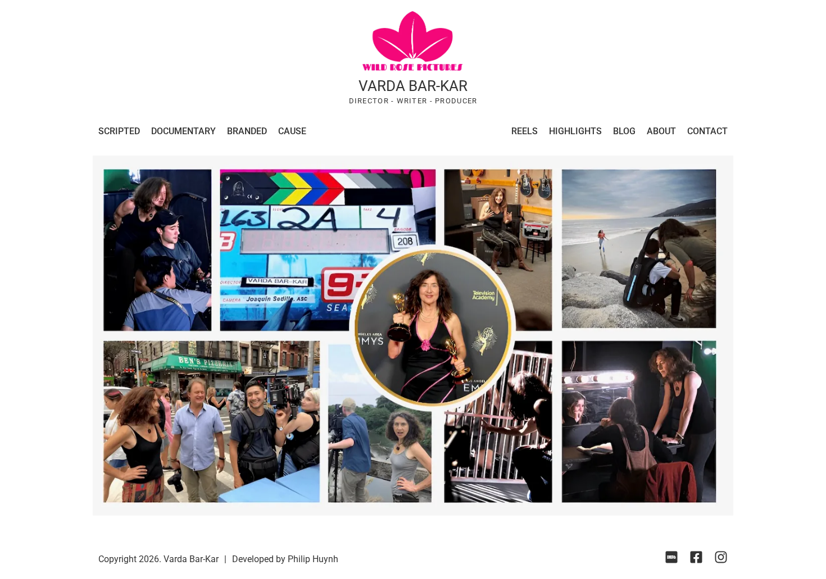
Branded (247, 131)
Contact (707, 131)
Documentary (183, 131)
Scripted (119, 131)
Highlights (575, 131)
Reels (524, 131)
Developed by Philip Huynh (285, 559)
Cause (292, 131)
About (661, 131)
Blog (624, 131)
